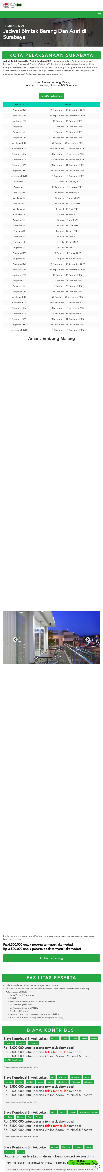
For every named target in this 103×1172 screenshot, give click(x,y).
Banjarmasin (75, 1077)
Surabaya (21, 1043)
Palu (29, 1117)
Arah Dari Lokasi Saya (51, 95)
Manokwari (66, 1147)
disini (90, 1156)
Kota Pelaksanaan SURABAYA (52, 55)
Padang (50, 1082)
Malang (94, 1038)
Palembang (76, 1082)
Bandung (54, 1038)
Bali (52, 1077)
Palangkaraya (62, 1082)
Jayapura (54, 1147)
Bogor (64, 1038)
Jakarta (84, 1038)
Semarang (9, 1043)
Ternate (38, 1117)
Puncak (74, 1038)
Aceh (53, 1112)
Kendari (20, 1082)
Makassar (9, 1117)
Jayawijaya (10, 1152)
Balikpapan (63, 1077)
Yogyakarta (33, 1043)
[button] (99, 14)
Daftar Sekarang (51, 958)
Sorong (21, 1152)
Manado (20, 1117)
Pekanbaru (88, 1082)
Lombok (30, 1082)
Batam (87, 1077)
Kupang (72, 1112)
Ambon (62, 1112)
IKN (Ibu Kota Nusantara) (89, 1112)
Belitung (9, 1082)
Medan (40, 1082)
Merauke (78, 1147)
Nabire (88, 1147)
